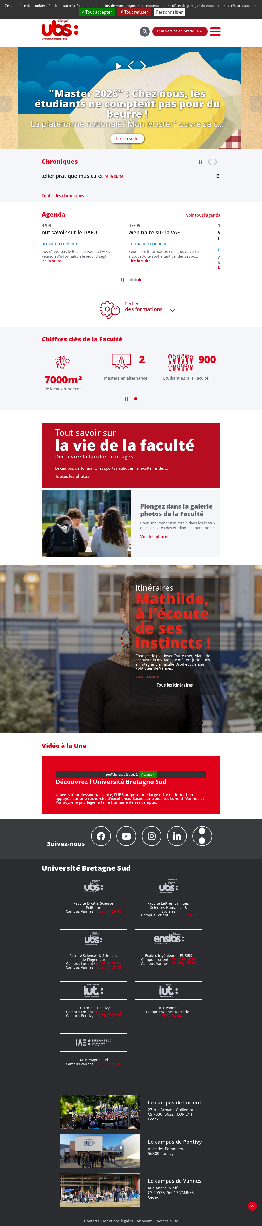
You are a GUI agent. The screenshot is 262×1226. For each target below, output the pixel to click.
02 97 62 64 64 (168, 1016)
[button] (131, 279)
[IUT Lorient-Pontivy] (93, 990)
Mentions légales (118, 1220)
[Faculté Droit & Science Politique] (93, 886)
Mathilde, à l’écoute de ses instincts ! (173, 620)
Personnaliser (169, 12)
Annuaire (145, 1220)
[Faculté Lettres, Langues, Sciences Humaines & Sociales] (168, 886)
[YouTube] (126, 836)
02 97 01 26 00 (108, 911)
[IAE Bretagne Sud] (93, 1042)
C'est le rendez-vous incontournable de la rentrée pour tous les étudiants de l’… (76, 260)
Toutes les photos (72, 476)
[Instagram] (151, 836)
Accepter (147, 774)
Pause (119, 66)
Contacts (91, 1220)
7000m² (63, 379)
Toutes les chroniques (63, 196)
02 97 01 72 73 (184, 963)
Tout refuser (135, 12)
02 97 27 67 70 (108, 1016)
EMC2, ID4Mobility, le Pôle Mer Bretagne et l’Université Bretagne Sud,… (166, 260)
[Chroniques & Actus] (202, 836)
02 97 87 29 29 (183, 915)
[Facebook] (101, 836)
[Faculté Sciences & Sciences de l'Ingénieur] (93, 938)
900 (207, 359)
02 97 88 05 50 (108, 963)
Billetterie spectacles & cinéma (80, 176)
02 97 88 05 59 (183, 960)
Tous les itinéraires (175, 685)
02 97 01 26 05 (108, 1064)
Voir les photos (154, 536)
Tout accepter (98, 12)
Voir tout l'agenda (203, 215)
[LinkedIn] (177, 836)
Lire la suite (127, 128)
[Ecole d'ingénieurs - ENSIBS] (168, 938)
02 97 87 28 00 (108, 1012)
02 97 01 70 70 (108, 967)
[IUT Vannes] (168, 990)
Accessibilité (167, 1220)
